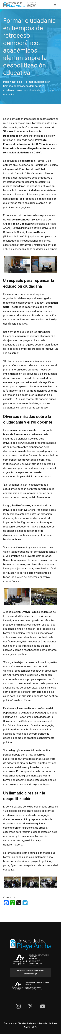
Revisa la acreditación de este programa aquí (30, 972)
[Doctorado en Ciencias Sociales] (20, 4)
